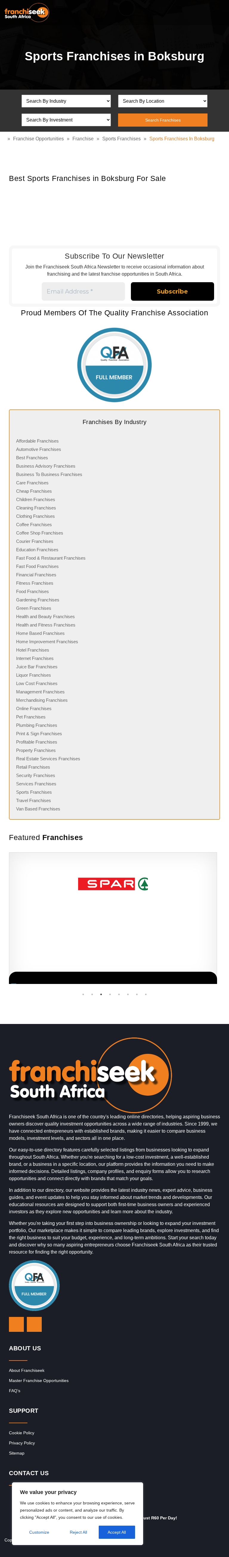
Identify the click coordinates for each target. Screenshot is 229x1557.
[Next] (212, 918)
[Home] (5, 138)
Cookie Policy (21, 1432)
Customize (39, 1532)
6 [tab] (128, 994)
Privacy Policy (22, 1443)
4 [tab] (110, 994)
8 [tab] (146, 994)
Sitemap (16, 1453)
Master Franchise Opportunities (39, 1380)
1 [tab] (83, 994)
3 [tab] (101, 994)
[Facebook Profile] (34, 1324)
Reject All (78, 1532)
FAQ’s (14, 1390)
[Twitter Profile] (16, 1324)
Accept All (117, 1532)
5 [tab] (119, 994)
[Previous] (16, 918)
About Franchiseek (26, 1370)
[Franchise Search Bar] (205, 11)
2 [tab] (92, 994)
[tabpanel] (113, 918)
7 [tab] (137, 994)
